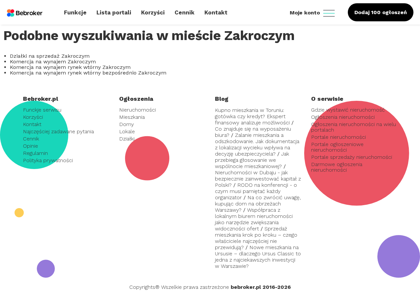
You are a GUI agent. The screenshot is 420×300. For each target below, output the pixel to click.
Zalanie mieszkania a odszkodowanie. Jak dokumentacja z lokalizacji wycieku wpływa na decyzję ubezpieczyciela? (257, 144)
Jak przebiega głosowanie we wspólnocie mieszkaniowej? (252, 160)
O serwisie (327, 98)
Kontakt (32, 124)
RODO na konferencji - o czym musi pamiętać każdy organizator (256, 191)
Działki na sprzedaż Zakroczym (50, 56)
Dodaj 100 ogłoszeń (380, 12)
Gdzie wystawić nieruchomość (348, 110)
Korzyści (33, 117)
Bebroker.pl (40, 98)
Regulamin (35, 153)
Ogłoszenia (136, 98)
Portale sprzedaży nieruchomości (351, 157)
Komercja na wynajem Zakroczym (53, 61)
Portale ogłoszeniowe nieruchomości (337, 147)
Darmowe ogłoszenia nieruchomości (336, 167)
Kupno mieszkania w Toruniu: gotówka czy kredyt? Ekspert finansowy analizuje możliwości (252, 116)
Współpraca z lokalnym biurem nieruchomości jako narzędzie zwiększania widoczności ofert (254, 219)
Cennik (31, 139)
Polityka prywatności (48, 160)
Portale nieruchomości (338, 137)
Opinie (30, 146)
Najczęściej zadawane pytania (58, 131)
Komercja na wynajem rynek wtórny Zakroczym (70, 67)
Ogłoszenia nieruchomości (343, 117)
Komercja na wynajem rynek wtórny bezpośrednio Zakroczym (88, 73)
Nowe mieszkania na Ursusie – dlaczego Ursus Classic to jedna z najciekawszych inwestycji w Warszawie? (258, 256)
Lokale (127, 131)
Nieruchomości (137, 110)
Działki (127, 139)
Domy (126, 124)
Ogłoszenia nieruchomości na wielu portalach (353, 127)
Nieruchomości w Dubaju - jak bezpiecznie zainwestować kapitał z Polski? (258, 178)
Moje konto (306, 13)
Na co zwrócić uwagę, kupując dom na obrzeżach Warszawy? (258, 203)
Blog (221, 98)
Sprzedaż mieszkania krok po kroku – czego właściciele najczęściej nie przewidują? (256, 237)
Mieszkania (132, 117)
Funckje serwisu (42, 110)
